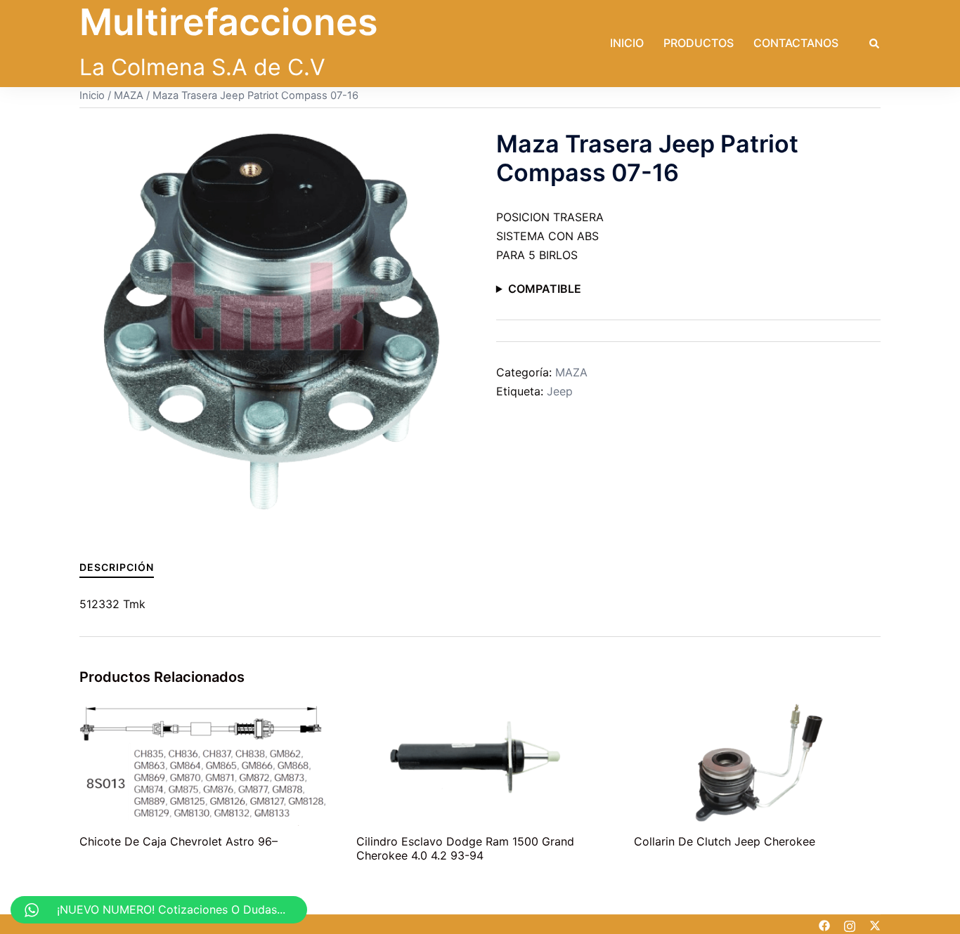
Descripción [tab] (116, 567)
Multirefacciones (228, 22)
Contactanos (795, 43)
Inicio (627, 43)
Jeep (560, 391)
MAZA (128, 95)
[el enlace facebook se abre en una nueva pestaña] (824, 924)
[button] (875, 43)
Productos (698, 43)
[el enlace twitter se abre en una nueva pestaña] (875, 924)
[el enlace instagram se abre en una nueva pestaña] (849, 924)
